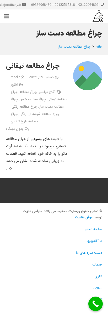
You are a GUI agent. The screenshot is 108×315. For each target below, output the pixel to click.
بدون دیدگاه (14, 129)
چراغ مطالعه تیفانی (33, 66)
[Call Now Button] (95, 304)
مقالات (97, 288)
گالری (98, 276)
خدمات (97, 264)
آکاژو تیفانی (47, 92)
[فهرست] (6, 16)
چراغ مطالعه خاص (32, 99)
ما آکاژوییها (94, 241)
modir (15, 77)
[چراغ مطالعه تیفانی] (87, 65)
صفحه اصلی (93, 229)
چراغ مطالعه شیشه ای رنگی (39, 114)
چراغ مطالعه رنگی (24, 106)
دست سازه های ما (89, 253)
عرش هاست (84, 217)
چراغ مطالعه (28, 92)
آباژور (14, 84)
